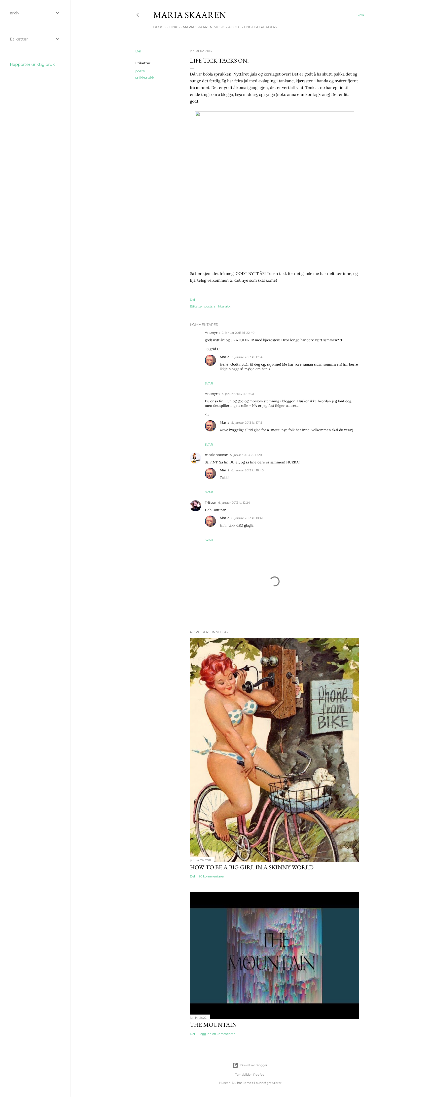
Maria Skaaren (189, 15)
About (234, 27)
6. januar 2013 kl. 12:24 (234, 502)
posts (140, 71)
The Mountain (213, 1024)
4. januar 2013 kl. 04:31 (238, 394)
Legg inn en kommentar (217, 1034)
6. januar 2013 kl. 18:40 (247, 470)
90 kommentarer (211, 876)
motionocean (216, 455)
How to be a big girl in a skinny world (252, 867)
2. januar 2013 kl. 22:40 (238, 333)
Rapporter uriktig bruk (32, 64)
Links (174, 27)
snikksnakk (144, 77)
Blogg (159, 27)
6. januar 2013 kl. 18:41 (247, 518)
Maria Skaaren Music (204, 27)
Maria (224, 357)
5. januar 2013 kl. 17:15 (246, 422)
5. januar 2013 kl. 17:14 (246, 357)
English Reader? (261, 27)
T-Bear (210, 502)
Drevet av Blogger (253, 1065)
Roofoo (258, 1074)
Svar (209, 383)
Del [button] (138, 51)
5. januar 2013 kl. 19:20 (246, 455)
